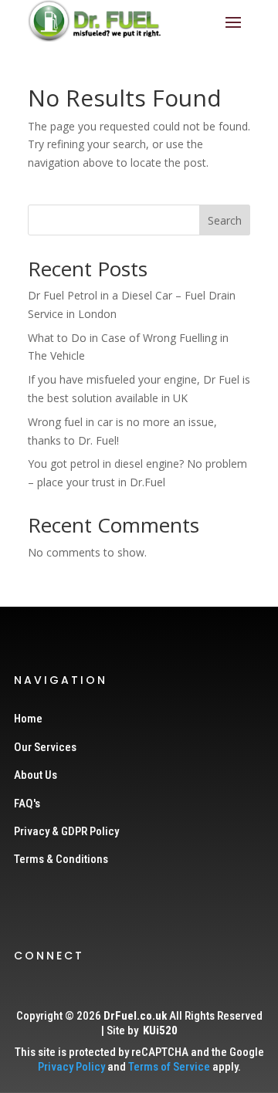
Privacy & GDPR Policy (66, 831)
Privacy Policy (71, 1067)
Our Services (45, 747)
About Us (35, 775)
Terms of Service (169, 1067)
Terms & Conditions (61, 859)
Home (28, 719)
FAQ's (27, 803)
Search (225, 220)
